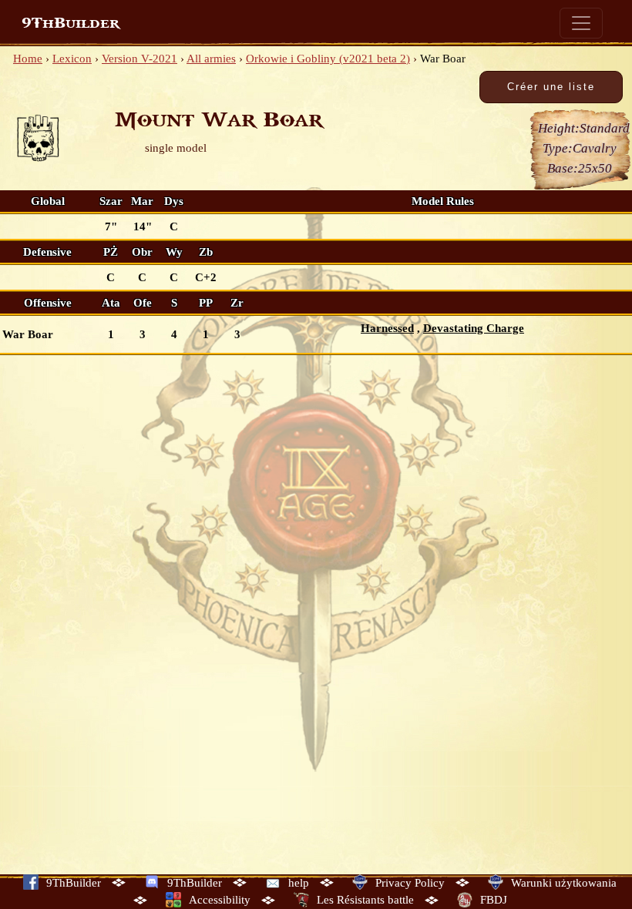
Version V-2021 (139, 58)
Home (27, 58)
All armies (211, 58)
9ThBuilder (70, 23)
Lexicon (72, 58)
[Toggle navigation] (581, 23)
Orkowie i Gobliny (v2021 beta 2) (328, 58)
